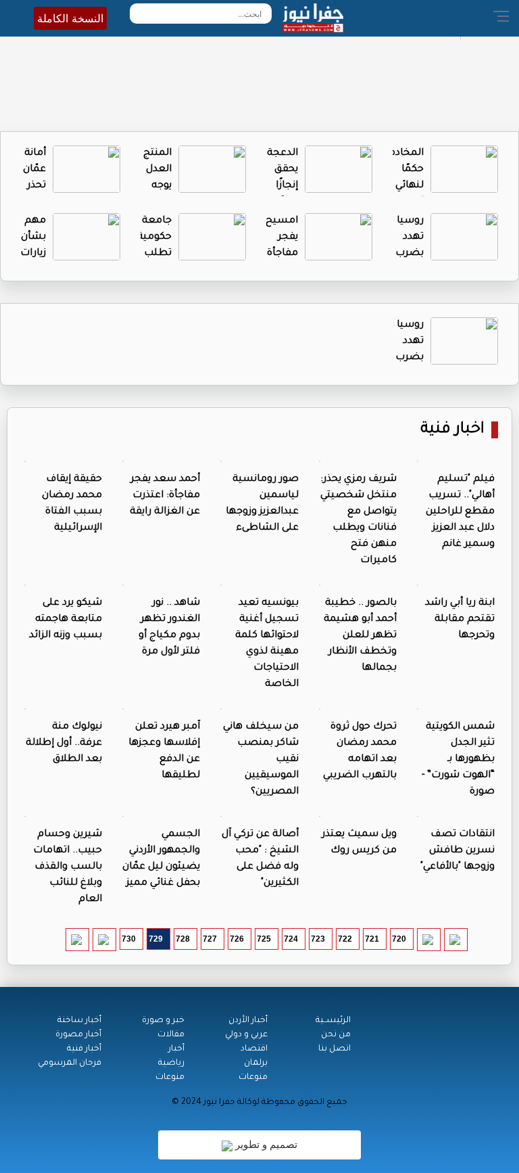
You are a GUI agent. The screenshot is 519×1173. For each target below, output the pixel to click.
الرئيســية (333, 1021)
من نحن (336, 1035)
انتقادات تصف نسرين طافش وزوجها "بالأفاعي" (457, 851)
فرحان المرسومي (69, 1063)
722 (345, 939)
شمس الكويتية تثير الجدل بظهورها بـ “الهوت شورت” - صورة (458, 760)
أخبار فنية (84, 1049)
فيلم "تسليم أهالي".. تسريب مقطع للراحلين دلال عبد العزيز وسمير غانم (460, 512)
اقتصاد (254, 1049)
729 (156, 939)
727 (210, 939)
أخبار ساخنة (79, 1021)
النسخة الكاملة (70, 18)
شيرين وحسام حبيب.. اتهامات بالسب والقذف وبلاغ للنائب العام (67, 867)
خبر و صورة (163, 1021)
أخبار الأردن (248, 1021)
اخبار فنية (452, 429)
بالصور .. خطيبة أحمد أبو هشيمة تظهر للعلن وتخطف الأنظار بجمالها (360, 636)
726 (237, 939)
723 (318, 939)
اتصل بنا (334, 1049)
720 (399, 939)
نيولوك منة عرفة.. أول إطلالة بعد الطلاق (64, 743)
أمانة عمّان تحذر (34, 169)
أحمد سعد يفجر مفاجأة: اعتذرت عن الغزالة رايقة (165, 496)
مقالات (170, 1035)
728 (183, 939)
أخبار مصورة (78, 1035)
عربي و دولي (246, 1035)
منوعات (253, 1077)
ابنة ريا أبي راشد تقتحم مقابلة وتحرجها (460, 619)
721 (372, 939)
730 (129, 939)
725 (264, 939)
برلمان (256, 1063)
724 (291, 939)
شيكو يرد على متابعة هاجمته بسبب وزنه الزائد (65, 619)
